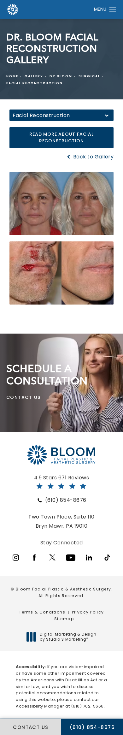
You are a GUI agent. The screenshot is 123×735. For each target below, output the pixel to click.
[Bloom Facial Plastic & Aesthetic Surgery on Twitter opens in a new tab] (52, 557)
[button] (112, 9)
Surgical (89, 76)
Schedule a (47, 375)
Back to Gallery (93, 156)
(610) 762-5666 (87, 706)
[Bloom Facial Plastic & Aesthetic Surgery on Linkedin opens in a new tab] (89, 557)
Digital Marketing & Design (68, 637)
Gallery (34, 76)
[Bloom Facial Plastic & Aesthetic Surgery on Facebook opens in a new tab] (34, 557)
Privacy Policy (88, 612)
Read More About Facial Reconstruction (61, 137)
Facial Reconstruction (34, 83)
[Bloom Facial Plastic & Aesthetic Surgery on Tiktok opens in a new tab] (107, 557)
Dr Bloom (61, 76)
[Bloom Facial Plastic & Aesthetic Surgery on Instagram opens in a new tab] (15, 557)
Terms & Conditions (42, 612)
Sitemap (64, 618)
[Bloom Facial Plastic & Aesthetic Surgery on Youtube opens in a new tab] (70, 557)
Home (12, 76)
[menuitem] (15, 557)
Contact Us (23, 397)
